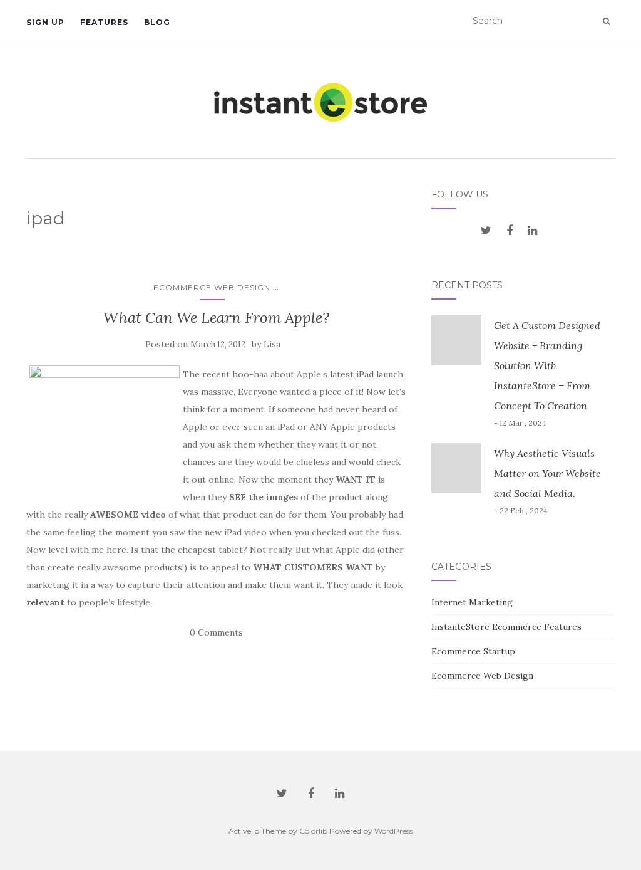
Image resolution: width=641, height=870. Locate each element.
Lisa (272, 344)
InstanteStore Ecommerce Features (506, 626)
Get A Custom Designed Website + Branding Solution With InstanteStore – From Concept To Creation (547, 365)
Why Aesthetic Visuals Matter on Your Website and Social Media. (547, 473)
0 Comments (216, 632)
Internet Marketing (472, 602)
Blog (157, 22)
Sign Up (45, 22)
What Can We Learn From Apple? (216, 317)
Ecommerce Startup (473, 651)
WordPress (393, 831)
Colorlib (313, 831)
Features (104, 22)
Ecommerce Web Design (211, 287)
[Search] (606, 21)
